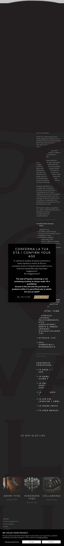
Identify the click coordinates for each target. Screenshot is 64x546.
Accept (31, 542)
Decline (51, 542)
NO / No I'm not (24, 297)
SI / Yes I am (41, 297)
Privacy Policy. (43, 537)
